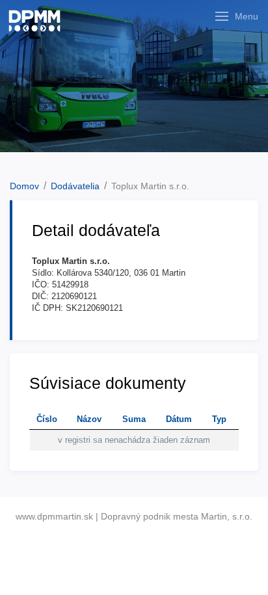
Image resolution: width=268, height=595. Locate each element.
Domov (24, 186)
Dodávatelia (75, 186)
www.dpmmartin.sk (54, 516)
